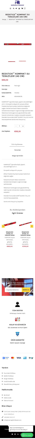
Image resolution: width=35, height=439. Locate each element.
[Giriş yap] (16, 8)
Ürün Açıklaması (17, 144)
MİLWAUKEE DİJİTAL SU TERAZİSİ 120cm (25, 233)
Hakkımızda (7, 398)
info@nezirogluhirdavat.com (12, 420)
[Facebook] (12, 434)
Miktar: (4, 126)
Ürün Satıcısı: (6, 85)
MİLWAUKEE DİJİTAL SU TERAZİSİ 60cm (9, 233)
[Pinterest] (15, 434)
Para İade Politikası (10, 373)
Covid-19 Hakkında (9, 381)
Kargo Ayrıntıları (17, 156)
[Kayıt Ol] (19, 8)
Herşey (4, 19)
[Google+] (18, 434)
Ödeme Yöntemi (8, 400)
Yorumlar (17, 150)
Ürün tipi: (4, 89)
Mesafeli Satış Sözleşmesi (11, 384)
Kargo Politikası (9, 378)
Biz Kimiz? (7, 395)
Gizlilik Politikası (9, 376)
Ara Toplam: (6, 131)
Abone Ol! (26, 290)
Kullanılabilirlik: (6, 93)
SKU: (3, 96)
